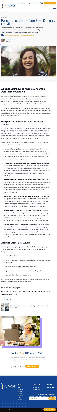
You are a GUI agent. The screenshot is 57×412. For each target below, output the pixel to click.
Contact (20, 399)
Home (19, 387)
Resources (20, 395)
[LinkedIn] (48, 388)
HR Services (20, 389)
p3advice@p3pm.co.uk (38, 389)
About (19, 397)
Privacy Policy (3, 409)
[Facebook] (53, 388)
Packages (20, 391)
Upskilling (20, 393)
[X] (50, 388)
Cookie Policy (10, 409)
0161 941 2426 (36, 387)
